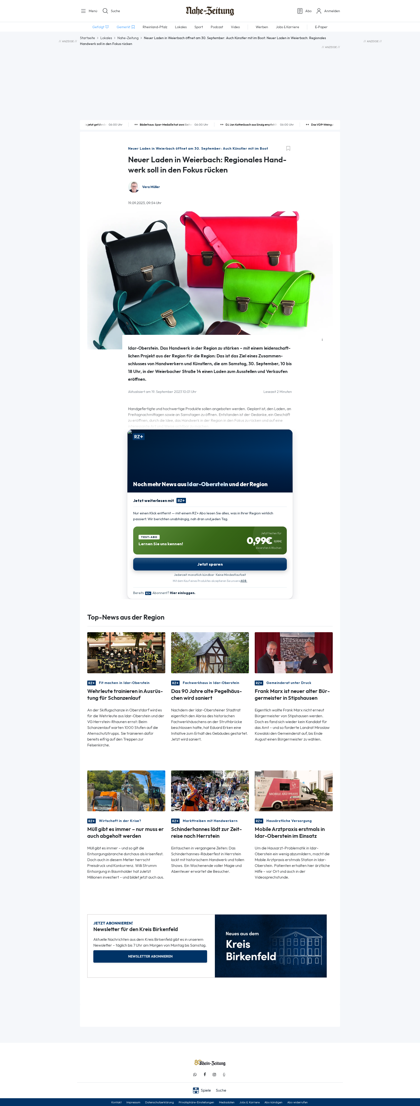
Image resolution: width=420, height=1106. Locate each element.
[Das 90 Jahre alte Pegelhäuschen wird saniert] (210, 652)
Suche (115, 11)
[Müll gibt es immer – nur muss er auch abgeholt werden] (126, 790)
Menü (92, 11)
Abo (308, 11)
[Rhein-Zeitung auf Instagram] (214, 1074)
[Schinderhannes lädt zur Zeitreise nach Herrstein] (210, 790)
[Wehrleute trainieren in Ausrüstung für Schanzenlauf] (126, 652)
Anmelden (332, 11)
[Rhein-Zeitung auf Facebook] (204, 1074)
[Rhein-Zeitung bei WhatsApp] (194, 1074)
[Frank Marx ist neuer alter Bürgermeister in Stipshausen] (294, 652)
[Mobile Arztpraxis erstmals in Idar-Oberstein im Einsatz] (294, 790)
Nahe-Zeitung (128, 38)
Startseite (87, 38)
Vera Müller (151, 187)
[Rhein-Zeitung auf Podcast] (224, 1074)
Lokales (106, 38)
